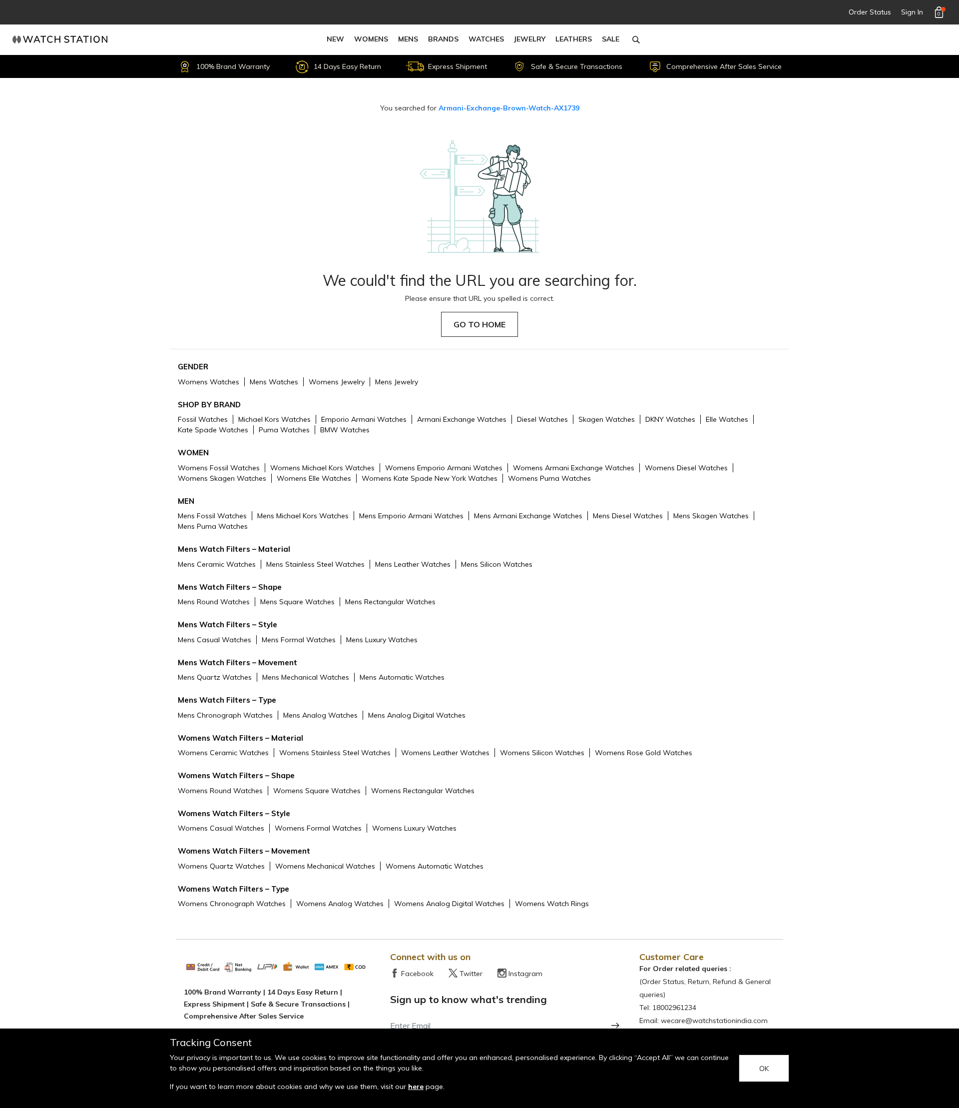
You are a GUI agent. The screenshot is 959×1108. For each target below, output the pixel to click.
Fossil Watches (203, 419)
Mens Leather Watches (413, 564)
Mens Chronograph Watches (225, 715)
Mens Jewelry (396, 381)
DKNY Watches (670, 419)
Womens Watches (208, 381)
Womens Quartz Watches (221, 866)
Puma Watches (284, 429)
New (335, 38)
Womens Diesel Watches (686, 467)
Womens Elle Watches (314, 478)
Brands (443, 38)
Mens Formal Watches (299, 639)
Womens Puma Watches (549, 478)
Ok (764, 1068)
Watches (486, 38)
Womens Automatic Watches (434, 866)
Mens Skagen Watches (711, 515)
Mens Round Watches (214, 601)
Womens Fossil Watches (219, 467)
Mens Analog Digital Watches (417, 715)
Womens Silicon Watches (542, 752)
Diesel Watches (542, 419)
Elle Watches (727, 419)
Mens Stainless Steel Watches (315, 564)
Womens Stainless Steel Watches (335, 752)
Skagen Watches (606, 419)
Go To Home (479, 324)
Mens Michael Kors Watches (303, 515)
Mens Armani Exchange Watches (528, 515)
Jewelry (529, 38)
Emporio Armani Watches (364, 419)
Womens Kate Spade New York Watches (429, 478)
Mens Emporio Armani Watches (411, 515)
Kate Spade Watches (213, 429)
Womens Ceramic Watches (223, 752)
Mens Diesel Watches (628, 515)
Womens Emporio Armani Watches (443, 467)
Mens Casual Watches (214, 639)
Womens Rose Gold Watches (643, 752)
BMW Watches (345, 429)
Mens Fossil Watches (212, 515)
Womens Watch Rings (552, 903)
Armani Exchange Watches (461, 419)
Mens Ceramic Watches (217, 564)
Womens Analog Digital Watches (449, 903)
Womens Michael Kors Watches (322, 467)
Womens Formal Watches (318, 828)
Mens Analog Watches (320, 715)
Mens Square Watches (297, 601)
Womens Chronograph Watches (232, 903)
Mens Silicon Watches (496, 564)
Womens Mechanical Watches (325, 866)
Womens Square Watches (317, 790)
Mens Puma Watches (213, 526)
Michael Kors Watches (274, 419)
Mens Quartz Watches (215, 677)
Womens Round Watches (220, 790)
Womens (371, 38)
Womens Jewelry (337, 381)
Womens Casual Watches (221, 828)
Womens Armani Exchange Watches (573, 467)
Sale (610, 38)
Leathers (573, 38)
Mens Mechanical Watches (305, 677)
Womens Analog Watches (340, 903)
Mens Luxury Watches (382, 639)
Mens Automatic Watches (402, 677)
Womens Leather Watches (445, 752)
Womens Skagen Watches (222, 478)
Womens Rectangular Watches (423, 790)
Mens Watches (274, 381)
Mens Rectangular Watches (390, 601)
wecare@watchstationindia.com (714, 1020)
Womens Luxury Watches (414, 828)
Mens (408, 38)
